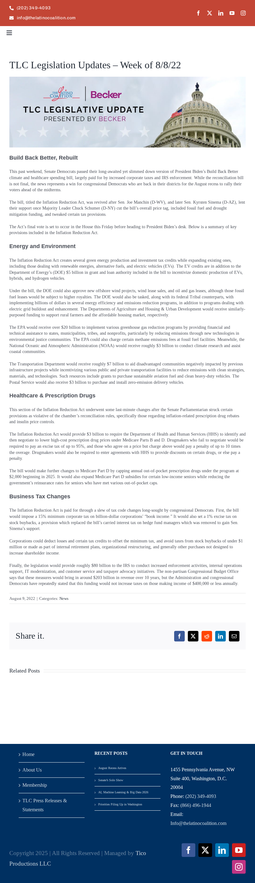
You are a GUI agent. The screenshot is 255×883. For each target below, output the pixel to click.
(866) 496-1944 (195, 805)
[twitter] (209, 13)
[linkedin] (220, 13)
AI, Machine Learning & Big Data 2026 (123, 792)
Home (28, 754)
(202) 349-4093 (200, 796)
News (63, 598)
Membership (34, 785)
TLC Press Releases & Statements (44, 805)
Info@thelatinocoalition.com (198, 823)
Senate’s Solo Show (110, 780)
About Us (32, 769)
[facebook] (198, 13)
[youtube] (232, 13)
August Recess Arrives (112, 768)
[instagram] (243, 13)
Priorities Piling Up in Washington (120, 804)
